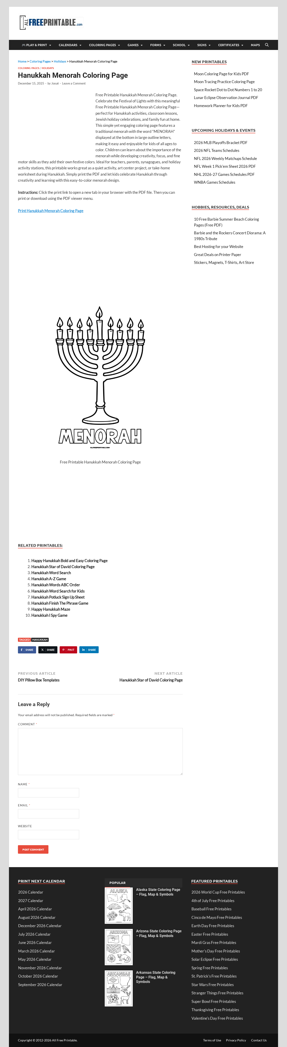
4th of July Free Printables (212, 900)
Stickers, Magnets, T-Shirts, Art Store (224, 262)
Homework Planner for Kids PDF (221, 105)
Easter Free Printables (209, 934)
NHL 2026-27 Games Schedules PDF (224, 174)
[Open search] (266, 45)
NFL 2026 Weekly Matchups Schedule (225, 158)
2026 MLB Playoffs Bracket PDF (221, 142)
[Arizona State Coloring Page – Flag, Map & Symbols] (119, 931)
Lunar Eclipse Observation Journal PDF (226, 97)
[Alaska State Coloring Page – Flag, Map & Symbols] (119, 890)
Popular (117, 882)
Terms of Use (212, 1040)
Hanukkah (40, 639)
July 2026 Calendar (34, 934)
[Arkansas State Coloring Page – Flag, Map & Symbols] (119, 973)
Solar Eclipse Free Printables (214, 959)
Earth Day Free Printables (212, 925)
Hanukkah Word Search (51, 572)
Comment (27, 724)
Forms (155, 45)
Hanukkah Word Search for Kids (58, 591)
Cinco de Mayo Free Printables (216, 917)
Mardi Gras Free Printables (213, 942)
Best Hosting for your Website (218, 246)
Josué (55, 83)
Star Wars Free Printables (212, 984)
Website (25, 826)
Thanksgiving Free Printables (215, 1009)
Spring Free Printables (209, 967)
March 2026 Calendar (36, 951)
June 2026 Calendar (35, 942)
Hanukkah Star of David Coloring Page (63, 566)
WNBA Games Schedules (214, 182)
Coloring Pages (102, 45)
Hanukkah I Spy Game (49, 615)
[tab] (117, 883)
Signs (202, 45)
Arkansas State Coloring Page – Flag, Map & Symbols (155, 977)
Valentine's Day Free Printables (217, 1018)
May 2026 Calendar (35, 959)
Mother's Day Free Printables (215, 951)
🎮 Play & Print (34, 45)
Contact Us (259, 1040)
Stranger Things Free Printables (217, 993)
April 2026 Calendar (35, 909)
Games (133, 45)
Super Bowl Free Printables (213, 1001)
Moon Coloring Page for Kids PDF (221, 73)
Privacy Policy (236, 1040)
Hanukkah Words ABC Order (55, 584)
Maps (255, 45)
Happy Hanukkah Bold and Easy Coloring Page (69, 560)
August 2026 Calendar (37, 917)
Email (24, 805)
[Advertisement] (55, 124)
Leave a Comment (74, 83)
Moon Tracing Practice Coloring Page (224, 81)
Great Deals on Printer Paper (217, 254)
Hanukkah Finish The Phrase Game (59, 603)
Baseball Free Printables (211, 909)
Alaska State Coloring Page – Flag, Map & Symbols (158, 892)
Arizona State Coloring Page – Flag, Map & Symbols (159, 933)
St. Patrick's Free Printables (214, 976)
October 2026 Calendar (38, 976)
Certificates (228, 45)
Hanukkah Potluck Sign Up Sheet (58, 597)
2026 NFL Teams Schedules (216, 150)
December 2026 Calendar (40, 925)
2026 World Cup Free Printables (218, 892)
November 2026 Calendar (40, 967)
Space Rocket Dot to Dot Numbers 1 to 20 (228, 89)
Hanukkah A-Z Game (48, 578)
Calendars (68, 45)
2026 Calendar (30, 892)
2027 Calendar (30, 900)
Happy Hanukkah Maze (50, 609)
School (179, 45)
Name (24, 784)
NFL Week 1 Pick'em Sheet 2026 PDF (225, 166)
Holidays (48, 68)
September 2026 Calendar (40, 984)
